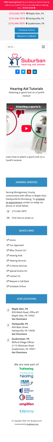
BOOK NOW (28, 7)
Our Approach (16, 245)
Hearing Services (17, 260)
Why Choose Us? (17, 250)
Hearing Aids (15, 255)
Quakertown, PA (35, 23)
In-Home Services (18, 265)
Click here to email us (22, 217)
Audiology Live (32, 424)
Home (12, 239)
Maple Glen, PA (36, 13)
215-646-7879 (19, 211)
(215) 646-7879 (17, 13)
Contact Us (14, 276)
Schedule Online (26, 30)
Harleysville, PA (36, 18)
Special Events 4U (18, 270)
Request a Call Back (19, 281)
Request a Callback (26, 36)
